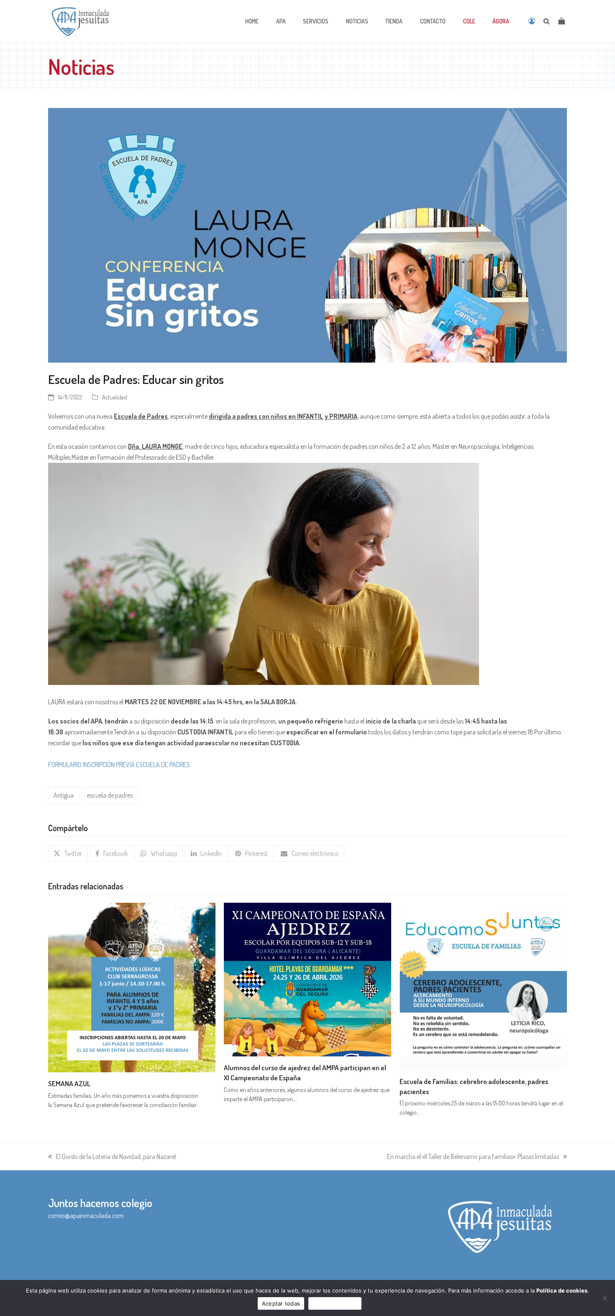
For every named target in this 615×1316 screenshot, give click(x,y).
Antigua (64, 795)
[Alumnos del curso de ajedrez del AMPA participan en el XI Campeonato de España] (307, 978)
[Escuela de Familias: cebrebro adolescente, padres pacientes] (483, 985)
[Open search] (546, 21)
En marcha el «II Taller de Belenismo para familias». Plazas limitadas (473, 1157)
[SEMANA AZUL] (131, 986)
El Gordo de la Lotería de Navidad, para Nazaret (112, 1157)
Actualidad (114, 397)
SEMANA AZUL (69, 1083)
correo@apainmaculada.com (86, 1215)
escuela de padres (110, 795)
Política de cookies (561, 1290)
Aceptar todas (281, 1303)
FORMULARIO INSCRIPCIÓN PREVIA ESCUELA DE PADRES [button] (119, 764)
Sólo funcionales (335, 1303)
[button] (67, 853)
